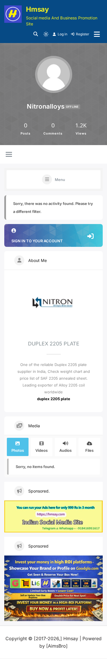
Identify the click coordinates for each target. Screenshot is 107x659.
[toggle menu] (9, 155)
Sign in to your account (37, 241)
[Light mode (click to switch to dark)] (46, 34)
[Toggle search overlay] (35, 34)
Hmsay (37, 9)
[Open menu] (97, 34)
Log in (62, 34)
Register (82, 34)
